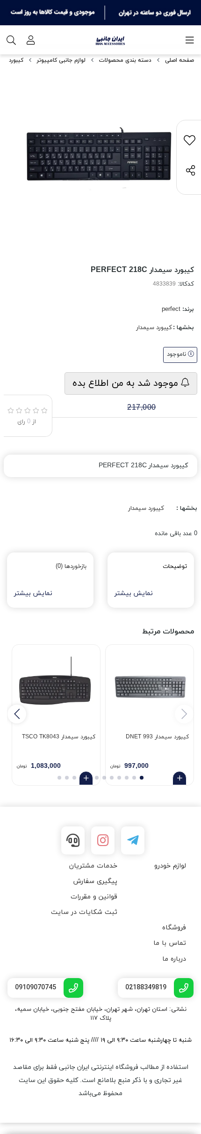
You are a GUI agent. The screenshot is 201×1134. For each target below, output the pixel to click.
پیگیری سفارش (95, 881)
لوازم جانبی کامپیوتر (61, 60)
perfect (171, 309)
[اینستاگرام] (103, 840)
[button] (16, 714)
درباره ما (174, 959)
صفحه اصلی (179, 60)
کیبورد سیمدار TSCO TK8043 (58, 737)
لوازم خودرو (170, 866)
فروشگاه (174, 928)
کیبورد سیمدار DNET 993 (157, 737)
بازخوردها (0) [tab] (71, 566)
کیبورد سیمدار (154, 328)
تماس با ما (169, 943)
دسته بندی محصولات (125, 60)
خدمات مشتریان (93, 866)
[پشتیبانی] (73, 840)
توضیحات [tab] (175, 566)
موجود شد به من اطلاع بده (126, 383)
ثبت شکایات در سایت (84, 912)
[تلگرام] (132, 840)
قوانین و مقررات (94, 897)
